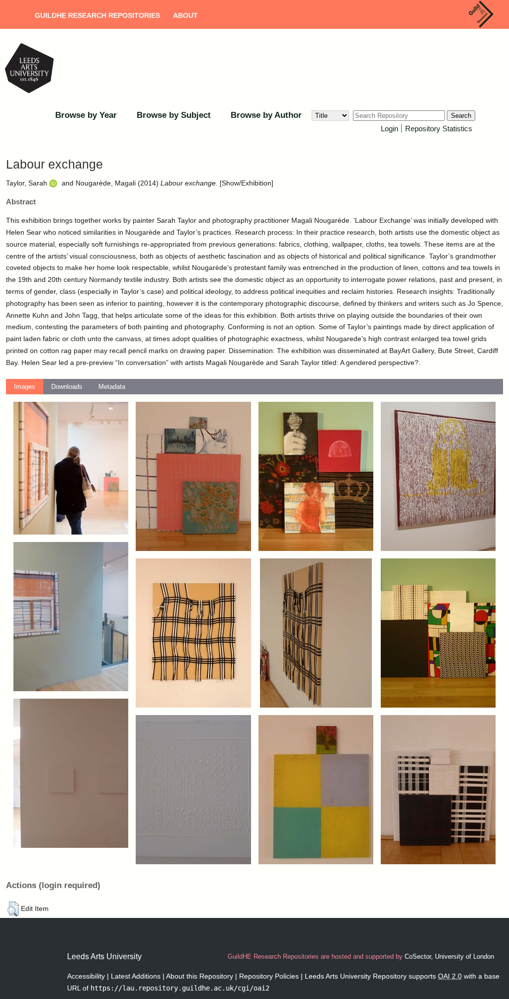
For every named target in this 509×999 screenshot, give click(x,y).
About (185, 15)
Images (24, 386)
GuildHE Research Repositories (97, 15)
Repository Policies (269, 976)
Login (389, 128)
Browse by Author (266, 115)
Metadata (111, 386)
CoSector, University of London (449, 956)
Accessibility (86, 976)
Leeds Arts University (104, 956)
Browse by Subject (174, 115)
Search (461, 115)
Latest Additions (136, 976)
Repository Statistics (438, 128)
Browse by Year (86, 115)
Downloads (67, 386)
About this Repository (199, 976)
